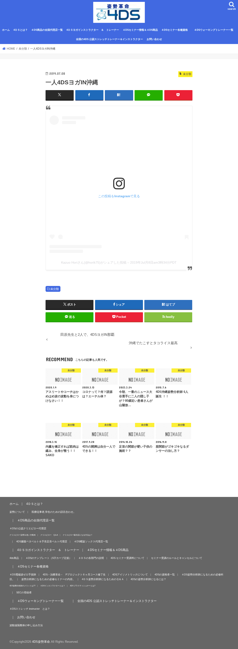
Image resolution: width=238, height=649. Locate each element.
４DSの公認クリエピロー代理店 (28, 528)
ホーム (6, 29)
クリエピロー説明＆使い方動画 (23, 535)
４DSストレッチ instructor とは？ (30, 608)
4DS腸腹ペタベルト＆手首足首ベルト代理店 (41, 541)
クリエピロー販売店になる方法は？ (78, 535)
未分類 (54, 289)
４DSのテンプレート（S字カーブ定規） (49, 558)
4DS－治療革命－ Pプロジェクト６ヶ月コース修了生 (74, 574)
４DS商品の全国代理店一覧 (47, 29)
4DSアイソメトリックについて (130, 574)
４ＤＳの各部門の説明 (91, 558)
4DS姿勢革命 (41, 641)
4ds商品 (14, 558)
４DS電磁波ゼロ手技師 (23, 574)
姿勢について (17, 511)
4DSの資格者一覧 (165, 574)
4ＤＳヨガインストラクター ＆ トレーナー (92, 29)
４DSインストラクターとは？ (52, 585)
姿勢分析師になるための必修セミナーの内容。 (48, 579)
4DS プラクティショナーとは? (82, 585)
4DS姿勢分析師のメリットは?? (22, 585)
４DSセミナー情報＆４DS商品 (140, 29)
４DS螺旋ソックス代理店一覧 (91, 541)
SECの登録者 (24, 592)
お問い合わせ (154, 39)
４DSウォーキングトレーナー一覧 (216, 29)
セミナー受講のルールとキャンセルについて (176, 558)
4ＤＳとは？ (20, 29)
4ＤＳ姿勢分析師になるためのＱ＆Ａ (103, 579)
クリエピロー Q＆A (49, 535)
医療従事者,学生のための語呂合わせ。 (54, 511)
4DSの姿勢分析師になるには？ (148, 579)
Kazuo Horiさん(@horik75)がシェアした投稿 (93, 262)
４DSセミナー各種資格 (174, 29)
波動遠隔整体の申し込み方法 (26, 625)
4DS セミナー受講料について (127, 558)
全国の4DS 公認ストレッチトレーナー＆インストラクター (109, 39)
